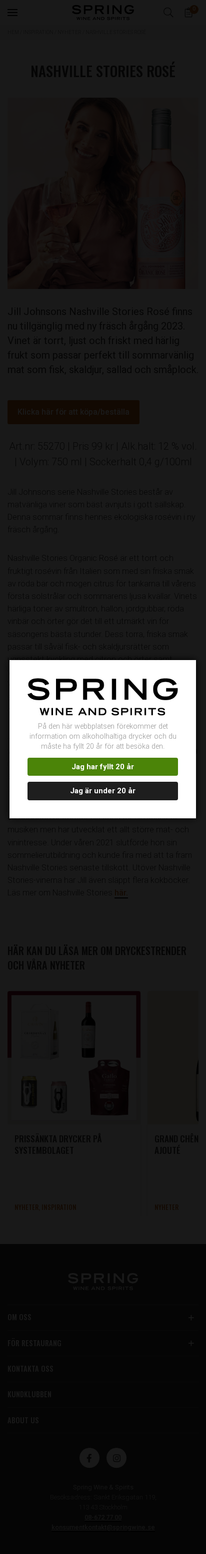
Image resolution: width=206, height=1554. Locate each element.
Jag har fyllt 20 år (103, 766)
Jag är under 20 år (103, 790)
